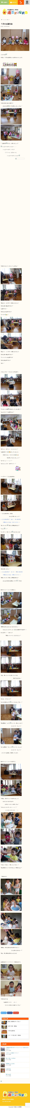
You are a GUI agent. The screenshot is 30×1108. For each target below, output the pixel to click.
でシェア (3, 1012)
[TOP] (1, 20)
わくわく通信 (6, 19)
